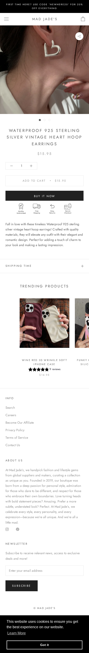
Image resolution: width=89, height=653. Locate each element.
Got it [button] (44, 645)
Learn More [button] (16, 633)
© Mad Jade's (44, 608)
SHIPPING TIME (18, 266)
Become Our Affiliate (19, 422)
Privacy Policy (14, 430)
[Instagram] (7, 529)
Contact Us (12, 445)
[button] (44, 370)
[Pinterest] (17, 529)
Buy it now (44, 196)
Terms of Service (16, 437)
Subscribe (21, 586)
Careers (10, 415)
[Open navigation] (6, 19)
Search (10, 407)
